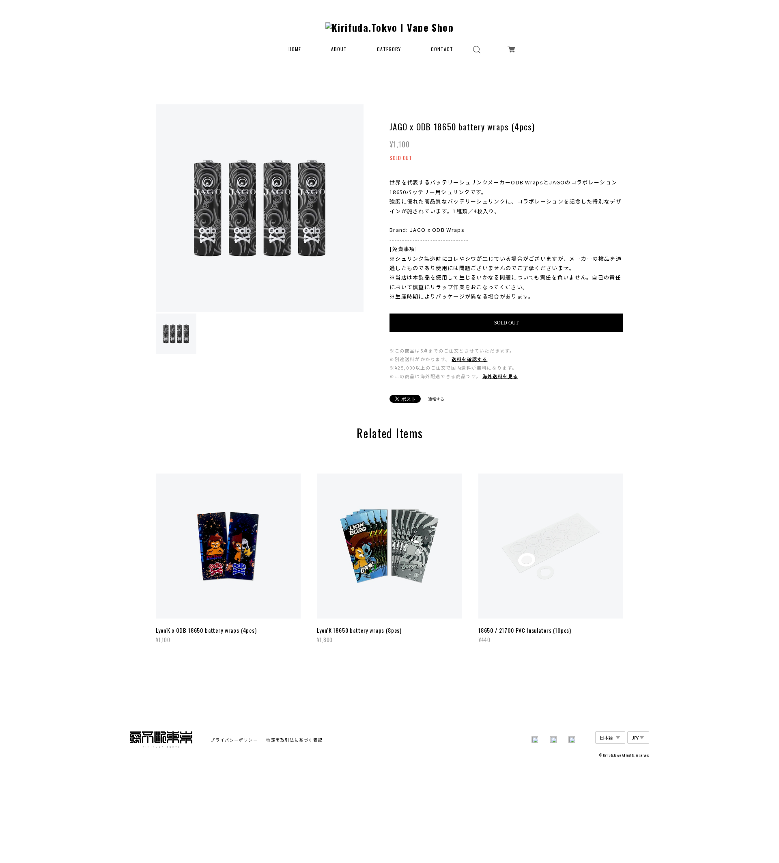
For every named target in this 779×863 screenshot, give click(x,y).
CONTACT (442, 49)
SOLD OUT (506, 323)
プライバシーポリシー (234, 740)
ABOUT (339, 49)
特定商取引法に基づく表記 (294, 740)
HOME (294, 49)
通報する (436, 399)
